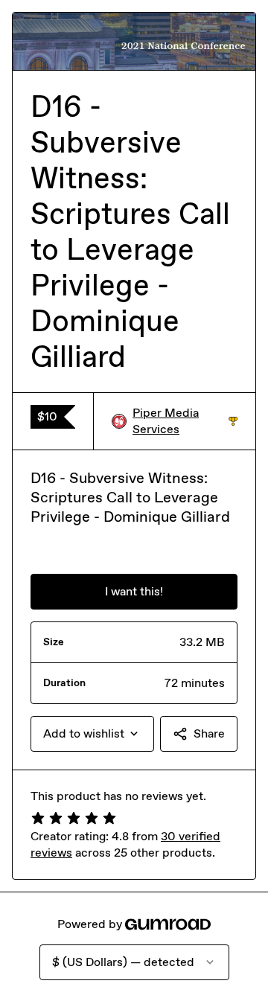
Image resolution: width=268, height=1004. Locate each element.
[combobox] (92, 734)
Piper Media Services (185, 421)
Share (209, 733)
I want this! (134, 591)
